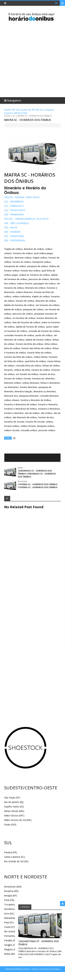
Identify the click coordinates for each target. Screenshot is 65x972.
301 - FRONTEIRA (14, 236)
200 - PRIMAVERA (14, 214)
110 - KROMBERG (14, 201)
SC (14, 115)
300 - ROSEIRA (12, 232)
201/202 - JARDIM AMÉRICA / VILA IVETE (26, 219)
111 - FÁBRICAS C (14, 206)
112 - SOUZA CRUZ (14, 210)
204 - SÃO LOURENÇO (16, 223)
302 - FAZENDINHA (14, 240)
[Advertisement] (32, 291)
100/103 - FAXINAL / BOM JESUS (22, 197)
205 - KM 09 (10, 227)
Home (7, 115)
